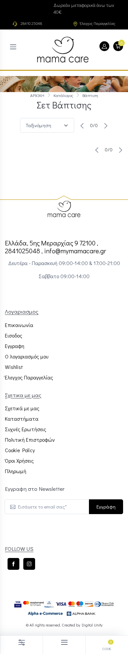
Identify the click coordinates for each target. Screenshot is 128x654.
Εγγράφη (106, 506)
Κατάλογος (63, 95)
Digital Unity (92, 624)
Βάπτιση (90, 95)
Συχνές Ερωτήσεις (25, 429)
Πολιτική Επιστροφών (30, 439)
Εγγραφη (14, 345)
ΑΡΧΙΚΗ (37, 95)
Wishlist (14, 366)
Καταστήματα (21, 418)
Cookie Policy (20, 450)
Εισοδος (13, 335)
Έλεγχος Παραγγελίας (97, 23)
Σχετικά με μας (22, 408)
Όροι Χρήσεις (19, 460)
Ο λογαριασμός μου (26, 356)
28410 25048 (31, 23)
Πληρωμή (15, 471)
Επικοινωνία (19, 324)
